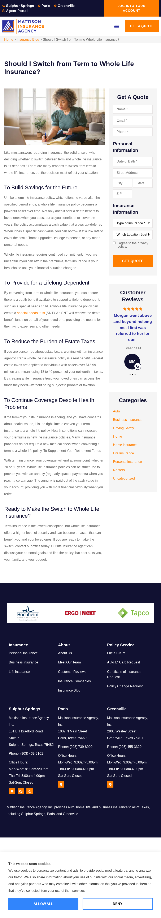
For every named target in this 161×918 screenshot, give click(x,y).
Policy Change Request (125, 686)
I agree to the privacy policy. (132, 245)
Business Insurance (23, 662)
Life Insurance (19, 672)
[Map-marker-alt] (12, 791)
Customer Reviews (72, 672)
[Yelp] (29, 791)
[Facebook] (21, 791)
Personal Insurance (23, 653)
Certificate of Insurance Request (124, 674)
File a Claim (116, 653)
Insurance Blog (28, 39)
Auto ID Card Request (123, 662)
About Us (65, 653)
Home (8, 39)
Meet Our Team (69, 662)
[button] (117, 26)
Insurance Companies (74, 681)
